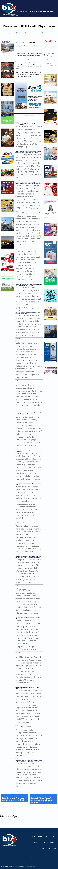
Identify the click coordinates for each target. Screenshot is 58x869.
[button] (55, 6)
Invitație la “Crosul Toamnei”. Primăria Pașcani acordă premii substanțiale (41, 800)
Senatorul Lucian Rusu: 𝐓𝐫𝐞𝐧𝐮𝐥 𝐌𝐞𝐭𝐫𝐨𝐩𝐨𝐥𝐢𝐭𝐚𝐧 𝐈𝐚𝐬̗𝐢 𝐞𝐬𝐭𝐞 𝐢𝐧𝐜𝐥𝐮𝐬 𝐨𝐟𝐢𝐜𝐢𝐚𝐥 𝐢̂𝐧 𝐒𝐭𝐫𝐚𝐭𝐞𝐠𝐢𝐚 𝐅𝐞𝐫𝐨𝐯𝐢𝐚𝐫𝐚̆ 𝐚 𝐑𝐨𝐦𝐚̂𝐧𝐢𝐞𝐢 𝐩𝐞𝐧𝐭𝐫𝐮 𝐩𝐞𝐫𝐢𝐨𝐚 (28, 152)
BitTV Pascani (16, 866)
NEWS (16, 448)
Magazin (16, 211)
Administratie (17, 180)
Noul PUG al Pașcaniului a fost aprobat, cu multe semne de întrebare (26, 654)
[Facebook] (31, 858)
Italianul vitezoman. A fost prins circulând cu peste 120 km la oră (13, 799)
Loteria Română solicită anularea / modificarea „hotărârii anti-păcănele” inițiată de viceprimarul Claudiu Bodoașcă (27, 340)
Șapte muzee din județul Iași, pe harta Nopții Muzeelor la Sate (27, 249)
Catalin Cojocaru (20, 42)
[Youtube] (33, 858)
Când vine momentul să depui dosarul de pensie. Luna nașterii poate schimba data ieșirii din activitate (27, 523)
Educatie (16, 247)
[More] (52, 32)
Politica (16, 122)
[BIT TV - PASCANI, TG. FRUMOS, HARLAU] (3, 9)
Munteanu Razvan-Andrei (30, 866)
